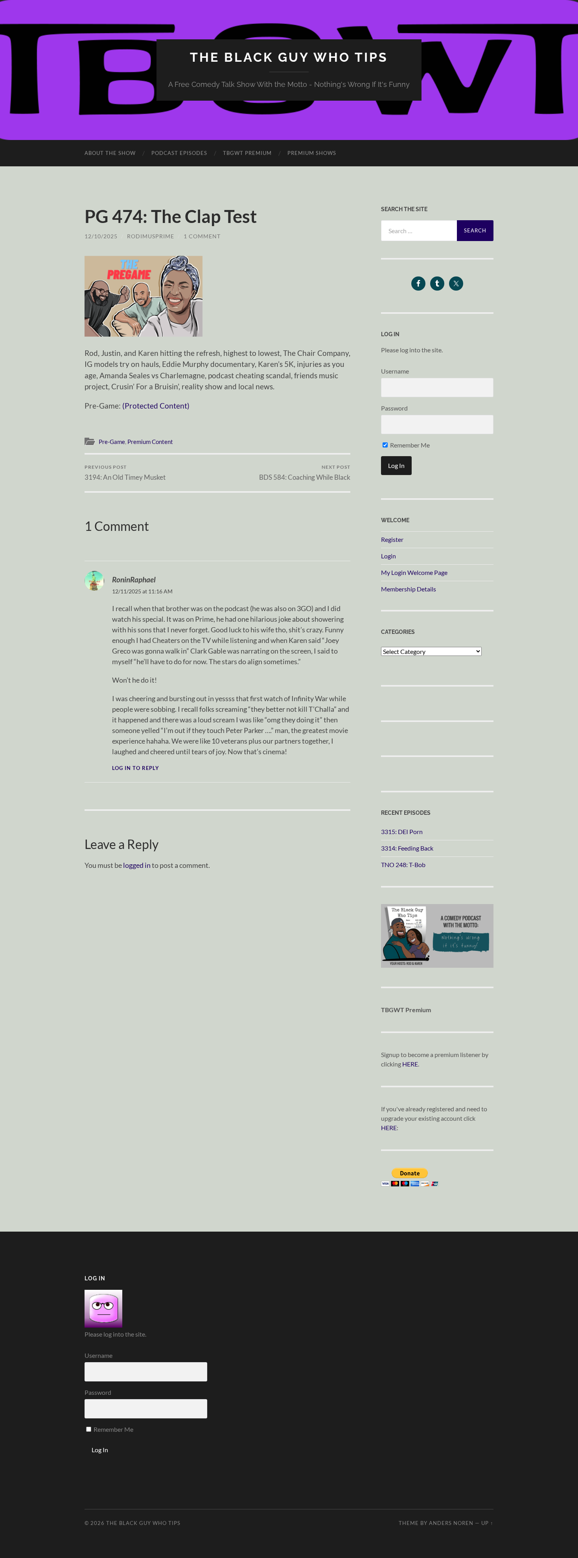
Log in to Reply (135, 768)
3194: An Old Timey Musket (125, 472)
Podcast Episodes (179, 153)
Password (394, 408)
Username (395, 371)
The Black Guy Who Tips (289, 57)
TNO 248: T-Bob (403, 864)
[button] (143, 296)
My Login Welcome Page (414, 572)
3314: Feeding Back (407, 848)
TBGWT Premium (247, 153)
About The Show (110, 153)
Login (388, 556)
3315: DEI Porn (402, 831)
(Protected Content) (156, 405)
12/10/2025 (101, 236)
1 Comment (202, 236)
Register (392, 539)
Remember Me (409, 445)
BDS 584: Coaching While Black (304, 472)
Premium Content (150, 441)
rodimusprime (150, 236)
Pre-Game (112, 441)
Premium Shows (311, 153)
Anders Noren (451, 1523)
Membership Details (408, 589)
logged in (137, 865)
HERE (410, 1064)
